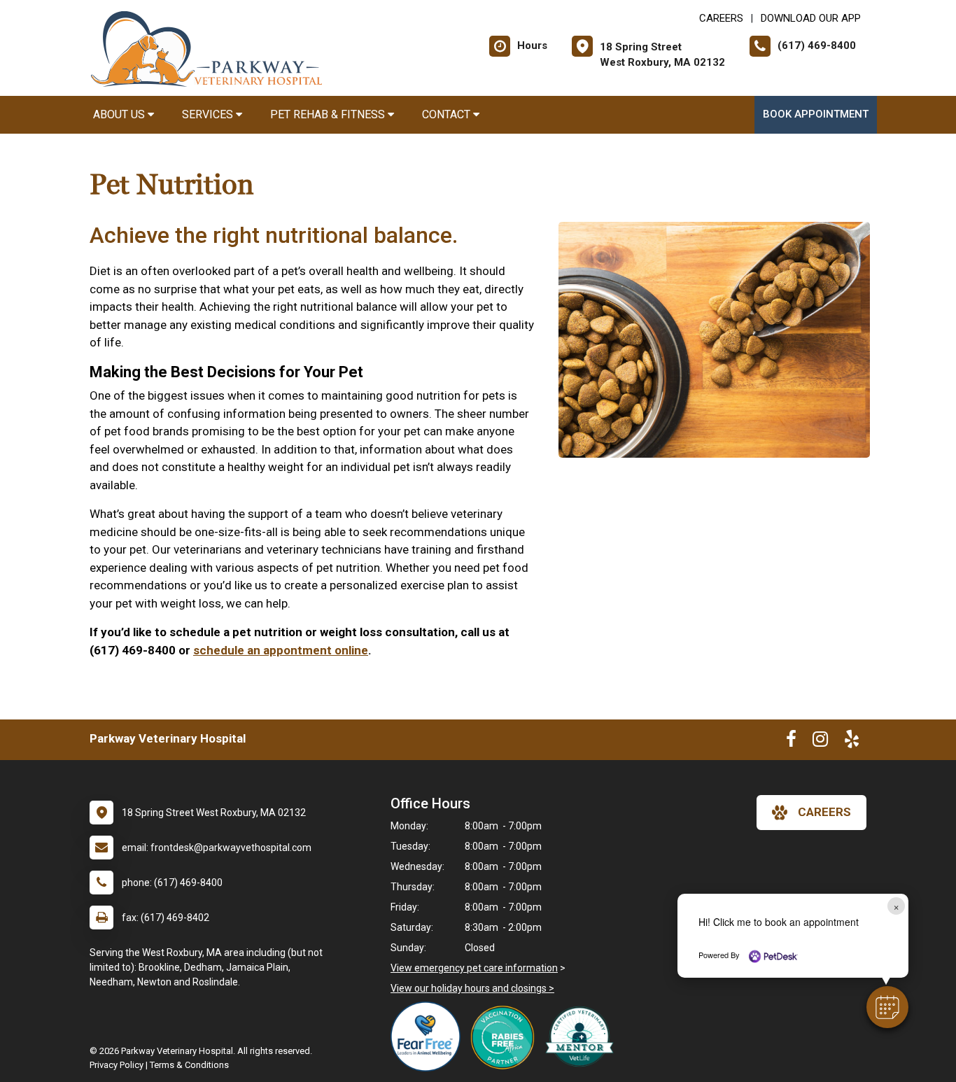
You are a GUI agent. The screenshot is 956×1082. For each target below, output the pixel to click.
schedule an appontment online (280, 650)
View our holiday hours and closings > (472, 988)
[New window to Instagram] (820, 741)
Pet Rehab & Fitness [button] (329, 114)
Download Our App (811, 18)
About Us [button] (120, 114)
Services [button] (209, 114)
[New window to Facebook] (791, 741)
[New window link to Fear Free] (429, 1037)
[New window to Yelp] (851, 741)
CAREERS (721, 18)
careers (824, 812)
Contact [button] (447, 114)
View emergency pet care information (474, 968)
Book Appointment (816, 114)
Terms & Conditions (189, 1065)
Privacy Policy (116, 1065)
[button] (887, 1007)
